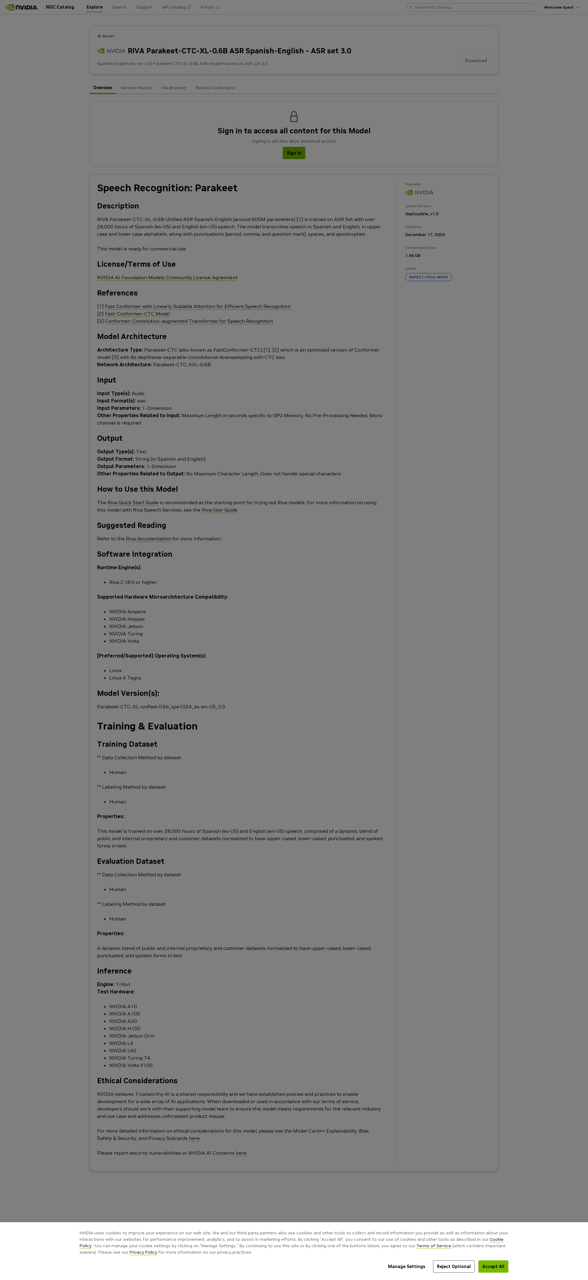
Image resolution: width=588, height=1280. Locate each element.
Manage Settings (406, 1266)
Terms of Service (434, 1245)
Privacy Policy (143, 1252)
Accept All (493, 1266)
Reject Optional (454, 1266)
